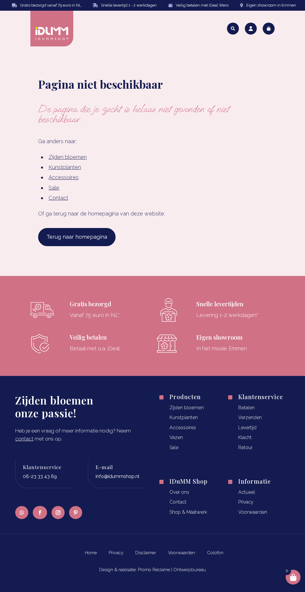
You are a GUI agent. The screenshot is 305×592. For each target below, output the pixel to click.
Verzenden (250, 417)
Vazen (176, 437)
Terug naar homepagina (76, 237)
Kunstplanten (65, 167)
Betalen (246, 407)
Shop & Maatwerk (188, 512)
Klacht (245, 437)
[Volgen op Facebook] (40, 512)
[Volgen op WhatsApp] (21, 512)
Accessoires (64, 177)
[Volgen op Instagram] (58, 512)
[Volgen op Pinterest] (75, 512)
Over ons (179, 492)
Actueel (246, 492)
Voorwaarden (252, 512)
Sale (54, 188)
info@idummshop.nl (117, 476)
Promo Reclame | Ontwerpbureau (172, 569)
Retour (245, 447)
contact (24, 439)
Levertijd (247, 427)
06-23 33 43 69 (40, 476)
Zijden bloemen (68, 157)
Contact (58, 198)
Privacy (245, 502)
